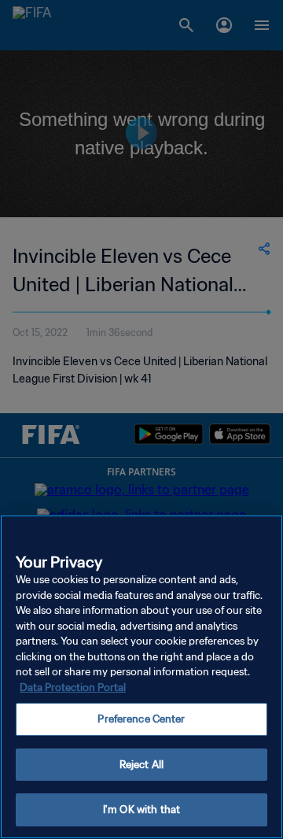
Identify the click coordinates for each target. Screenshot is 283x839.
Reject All (141, 764)
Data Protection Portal (73, 687)
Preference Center (141, 719)
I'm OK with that (141, 809)
